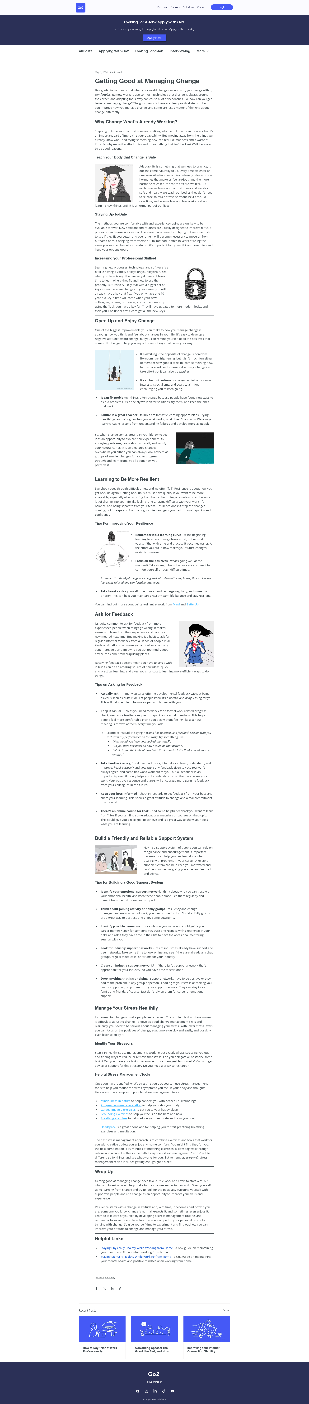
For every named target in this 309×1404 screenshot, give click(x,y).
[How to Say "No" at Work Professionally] (102, 1329)
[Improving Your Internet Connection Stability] (206, 1329)
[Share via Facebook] (96, 1288)
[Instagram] (146, 1391)
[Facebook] (138, 1391)
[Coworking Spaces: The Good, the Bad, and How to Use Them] (154, 1329)
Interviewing (180, 51)
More (201, 51)
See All (226, 1310)
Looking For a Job (149, 51)
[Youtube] (172, 1391)
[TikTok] (164, 1391)
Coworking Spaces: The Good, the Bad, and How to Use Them (153, 1349)
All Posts (85, 51)
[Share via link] (120, 1288)
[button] (188, 7)
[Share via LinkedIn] (112, 1288)
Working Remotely (105, 1277)
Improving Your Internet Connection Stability (203, 1349)
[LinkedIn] (155, 1391)
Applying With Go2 (114, 51)
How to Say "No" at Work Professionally (100, 1349)
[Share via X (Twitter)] (104, 1288)
